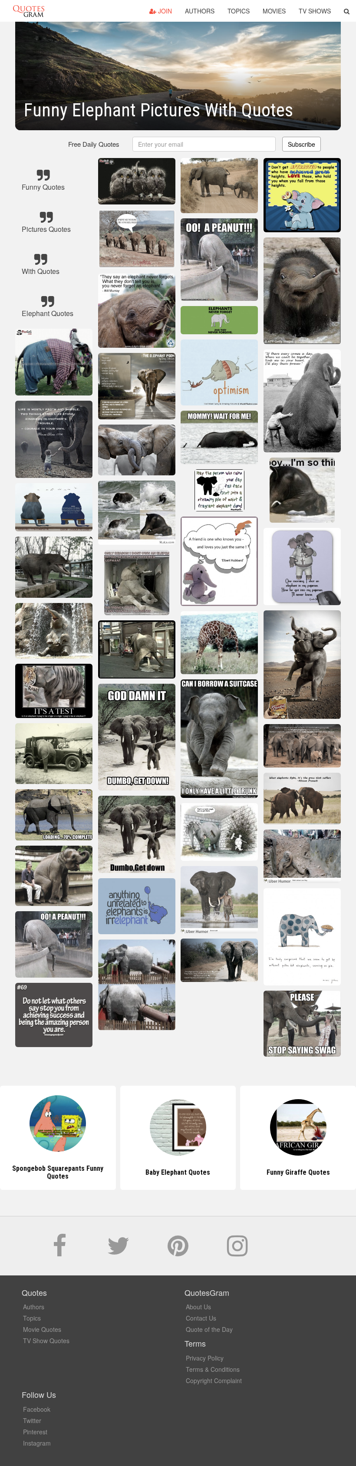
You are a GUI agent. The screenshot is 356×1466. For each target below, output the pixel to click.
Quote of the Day (209, 1329)
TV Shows (315, 11)
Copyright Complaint (214, 1380)
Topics (238, 11)
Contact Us (201, 1318)
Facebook (36, 1409)
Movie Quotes (42, 1329)
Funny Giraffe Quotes (178, 1172)
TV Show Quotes (46, 1340)
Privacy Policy (205, 1358)
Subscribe (301, 144)
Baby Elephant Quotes (58, 1172)
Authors (199, 11)
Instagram (37, 1443)
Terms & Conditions (213, 1369)
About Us (198, 1306)
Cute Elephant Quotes (298, 1172)
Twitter (32, 1420)
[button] (346, 11)
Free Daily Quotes (93, 143)
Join (164, 11)
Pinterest (35, 1431)
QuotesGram (28, 11)
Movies (274, 11)
